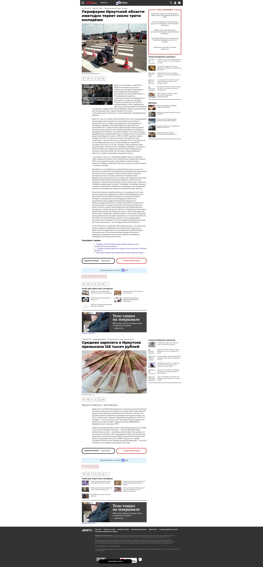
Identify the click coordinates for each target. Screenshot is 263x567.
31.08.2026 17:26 (86, 339)
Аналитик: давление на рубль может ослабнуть (168, 113)
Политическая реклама (138, 529)
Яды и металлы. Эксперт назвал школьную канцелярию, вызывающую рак (167, 95)
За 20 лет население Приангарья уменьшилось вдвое (101, 305)
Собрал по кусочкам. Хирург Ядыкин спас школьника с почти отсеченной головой (169, 61)
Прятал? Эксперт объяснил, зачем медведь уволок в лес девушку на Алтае (168, 351)
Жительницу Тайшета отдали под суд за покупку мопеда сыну (101, 488)
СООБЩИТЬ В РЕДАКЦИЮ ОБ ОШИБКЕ (106, 531)
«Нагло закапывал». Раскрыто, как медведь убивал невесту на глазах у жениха (168, 378)
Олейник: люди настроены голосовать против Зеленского (167, 133)
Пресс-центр (153, 529)
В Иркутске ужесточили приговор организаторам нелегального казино (134, 483)
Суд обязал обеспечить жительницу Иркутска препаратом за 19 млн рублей (165, 40)
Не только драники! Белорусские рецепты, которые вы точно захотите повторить (165, 23)
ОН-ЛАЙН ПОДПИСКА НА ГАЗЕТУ (168, 529)
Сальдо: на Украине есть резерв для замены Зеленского (168, 126)
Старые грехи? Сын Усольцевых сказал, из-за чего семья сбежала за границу (168, 74)
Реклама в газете (123, 529)
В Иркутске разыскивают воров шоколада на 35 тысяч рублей (101, 482)
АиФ (93, 394)
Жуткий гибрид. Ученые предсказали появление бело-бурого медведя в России (169, 358)
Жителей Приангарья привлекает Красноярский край (119, 253)
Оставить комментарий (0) (131, 260)
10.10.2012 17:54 (86, 8)
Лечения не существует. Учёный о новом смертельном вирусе (168, 343)
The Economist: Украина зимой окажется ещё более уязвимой (166, 120)
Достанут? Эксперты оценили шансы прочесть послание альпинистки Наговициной (169, 88)
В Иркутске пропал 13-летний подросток (165, 48)
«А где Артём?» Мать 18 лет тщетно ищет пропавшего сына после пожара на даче (168, 81)
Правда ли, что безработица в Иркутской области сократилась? (101, 292)
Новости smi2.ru (88, 333)
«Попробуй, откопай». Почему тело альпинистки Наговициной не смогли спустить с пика (168, 364)
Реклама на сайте (109, 529)
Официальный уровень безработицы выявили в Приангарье (130, 299)
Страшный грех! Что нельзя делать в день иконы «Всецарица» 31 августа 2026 (165, 15)
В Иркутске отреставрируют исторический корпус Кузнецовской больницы (165, 32)
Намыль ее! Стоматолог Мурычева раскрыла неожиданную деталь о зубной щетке (168, 371)
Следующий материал (115, 561)
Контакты (98, 529)
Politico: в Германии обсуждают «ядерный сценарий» (167, 106)
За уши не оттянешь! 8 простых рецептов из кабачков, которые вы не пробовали (169, 68)
